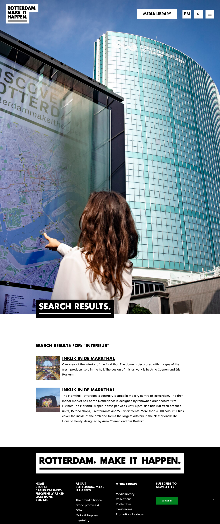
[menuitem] (158, 14)
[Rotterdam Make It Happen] (22, 14)
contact (43, 500)
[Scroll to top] (213, 499)
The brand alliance (89, 500)
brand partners (49, 490)
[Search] (197, 14)
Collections (123, 499)
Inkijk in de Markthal (88, 359)
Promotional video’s (130, 514)
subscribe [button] (167, 501)
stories (42, 487)
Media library (125, 494)
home (40, 483)
